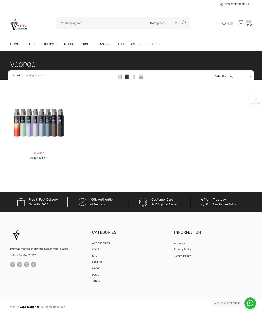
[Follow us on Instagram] (26, 264)
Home (14, 44)
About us (179, 243)
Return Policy (182, 255)
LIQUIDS (48, 44)
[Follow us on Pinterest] (19, 264)
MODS (68, 44)
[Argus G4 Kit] (38, 123)
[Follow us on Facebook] (12, 264)
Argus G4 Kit (39, 158)
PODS (84, 44)
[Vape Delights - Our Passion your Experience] (31, 24)
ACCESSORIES (128, 44)
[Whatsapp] (33, 264)
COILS (152, 44)
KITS (29, 44)
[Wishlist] (225, 25)
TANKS (103, 44)
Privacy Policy (183, 249)
